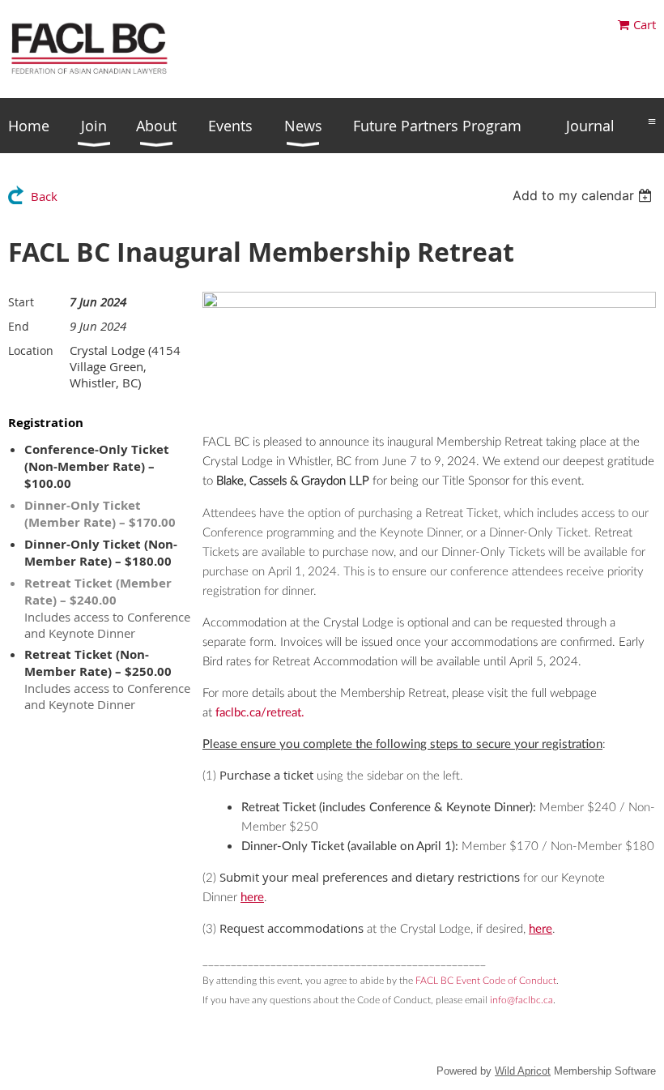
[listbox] (584, 195)
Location (30, 350)
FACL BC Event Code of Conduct (485, 980)
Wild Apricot (523, 1071)
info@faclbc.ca (521, 1000)
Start (21, 302)
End (18, 326)
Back (44, 196)
